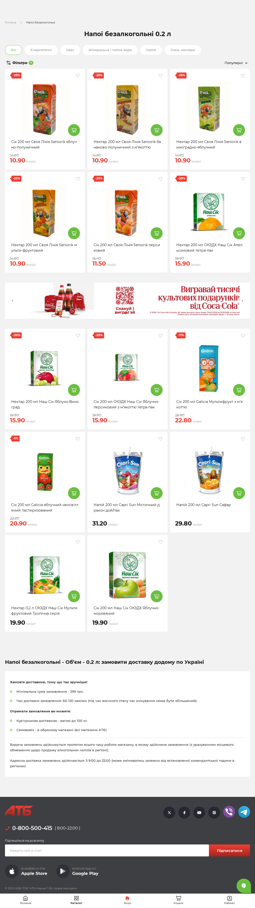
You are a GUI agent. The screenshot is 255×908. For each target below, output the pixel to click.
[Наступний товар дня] (242, 300)
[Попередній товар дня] (12, 300)
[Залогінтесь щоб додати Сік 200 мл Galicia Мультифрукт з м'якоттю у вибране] (243, 336)
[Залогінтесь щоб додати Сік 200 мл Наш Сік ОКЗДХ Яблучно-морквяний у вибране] (160, 542)
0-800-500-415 (32, 828)
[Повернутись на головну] (19, 811)
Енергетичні (41, 50)
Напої (151, 50)
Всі (13, 50)
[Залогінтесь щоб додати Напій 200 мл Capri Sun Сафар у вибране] (243, 439)
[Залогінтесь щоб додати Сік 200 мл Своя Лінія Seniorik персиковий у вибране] (160, 179)
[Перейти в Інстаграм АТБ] (214, 812)
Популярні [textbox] (234, 63)
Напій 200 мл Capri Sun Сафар (203, 505)
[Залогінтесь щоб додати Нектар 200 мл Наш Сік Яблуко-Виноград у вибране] (78, 336)
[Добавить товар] (74, 130)
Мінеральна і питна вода (110, 50)
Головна (10, 22)
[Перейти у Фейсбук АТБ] (184, 812)
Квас (70, 50)
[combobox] (212, 63)
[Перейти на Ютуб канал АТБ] (199, 812)
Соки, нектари (183, 50)
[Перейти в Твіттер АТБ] (169, 812)
